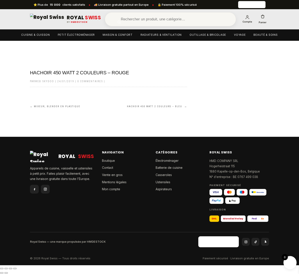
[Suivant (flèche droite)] (6, 273)
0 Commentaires (90, 81)
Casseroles (164, 175)
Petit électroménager (76, 34)
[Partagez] (10, 268)
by (77, 22)
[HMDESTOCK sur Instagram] (246, 242)
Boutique (108, 160)
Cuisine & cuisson (35, 34)
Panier (262, 22)
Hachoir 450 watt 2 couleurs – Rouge (79, 72)
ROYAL (84, 17)
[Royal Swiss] (47, 19)
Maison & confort (118, 34)
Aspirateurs (164, 189)
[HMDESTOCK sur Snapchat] (265, 242)
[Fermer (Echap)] (15, 268)
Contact (107, 167)
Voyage (240, 34)
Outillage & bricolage (208, 34)
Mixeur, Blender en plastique (55, 106)
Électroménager (167, 160)
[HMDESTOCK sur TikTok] (255, 242)
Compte (247, 21)
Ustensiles (163, 182)
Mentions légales (114, 182)
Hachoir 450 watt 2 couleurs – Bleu (157, 106)
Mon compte (111, 189)
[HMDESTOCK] (252, 4)
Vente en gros (112, 175)
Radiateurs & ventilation (161, 34)
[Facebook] (34, 189)
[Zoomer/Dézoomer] (2, 268)
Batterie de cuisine (169, 167)
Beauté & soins (265, 34)
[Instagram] (45, 189)
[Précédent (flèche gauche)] (2, 273)
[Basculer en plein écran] (6, 268)
